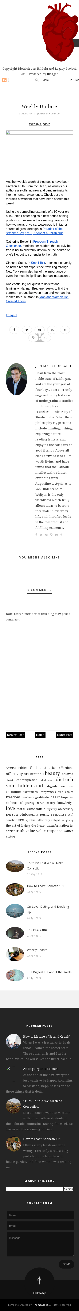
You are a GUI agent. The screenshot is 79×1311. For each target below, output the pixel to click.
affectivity (14, 773)
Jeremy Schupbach (53, 366)
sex (21, 819)
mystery (52, 809)
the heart (38, 825)
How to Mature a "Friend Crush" (46, 1036)
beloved (67, 774)
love (10, 808)
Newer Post (15, 735)
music (40, 809)
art (26, 773)
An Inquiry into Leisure (40, 1069)
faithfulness (31, 792)
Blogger (52, 74)
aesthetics (47, 767)
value (30, 830)
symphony (67, 820)
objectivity (65, 809)
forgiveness (48, 792)
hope (64, 797)
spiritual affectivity (37, 820)
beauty (52, 773)
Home (40, 735)
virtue (10, 836)
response (58, 814)
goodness (28, 797)
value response (49, 830)
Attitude (11, 768)
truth (20, 830)
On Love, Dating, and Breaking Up (48, 909)
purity (44, 814)
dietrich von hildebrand (39, 782)
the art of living (18, 825)
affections (66, 768)
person (12, 814)
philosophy (29, 814)
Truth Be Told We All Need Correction (45, 865)
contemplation (27, 780)
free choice (65, 792)
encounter (13, 792)
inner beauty (46, 803)
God (33, 767)
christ (9, 780)
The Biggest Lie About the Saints (49, 972)
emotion (67, 786)
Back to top (39, 1293)
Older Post (64, 735)
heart (55, 797)
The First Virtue (37, 930)
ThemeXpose (40, 1304)
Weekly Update (37, 950)
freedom (13, 797)
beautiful (37, 774)
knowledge (65, 803)
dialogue (46, 780)
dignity (52, 786)
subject (55, 820)
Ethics (22, 768)
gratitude (42, 797)
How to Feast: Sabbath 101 (45, 886)
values (68, 831)
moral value (26, 809)
